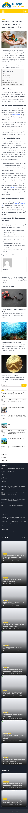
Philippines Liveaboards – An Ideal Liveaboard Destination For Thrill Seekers (13, 343)
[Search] (25, 11)
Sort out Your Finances (8, 81)
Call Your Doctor (6, 75)
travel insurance (16, 114)
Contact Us (3, 457)
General (3, 19)
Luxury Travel (6, 733)
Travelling (6, 667)
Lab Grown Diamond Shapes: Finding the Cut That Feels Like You (14, 524)
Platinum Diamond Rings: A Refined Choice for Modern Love (13, 521)
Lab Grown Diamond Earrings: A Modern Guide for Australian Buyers (11, 528)
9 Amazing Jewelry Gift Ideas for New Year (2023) (13, 310)
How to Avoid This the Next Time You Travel (12, 84)
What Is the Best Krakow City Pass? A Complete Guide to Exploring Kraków (13, 670)
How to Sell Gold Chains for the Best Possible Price (12, 532)
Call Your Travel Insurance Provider (10, 77)
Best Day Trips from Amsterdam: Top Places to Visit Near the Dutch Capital (12, 693)
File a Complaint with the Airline (10, 82)
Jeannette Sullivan (8, 561)
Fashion (5, 577)
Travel (5, 554)
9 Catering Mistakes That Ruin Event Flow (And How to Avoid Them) (14, 760)
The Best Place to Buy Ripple (9, 375)
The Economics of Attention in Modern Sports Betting (13, 715)
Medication (8, 255)
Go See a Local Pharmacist (9, 79)
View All (24, 537)
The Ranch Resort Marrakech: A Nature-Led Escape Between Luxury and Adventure (13, 737)
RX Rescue (14, 255)
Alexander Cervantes (8, 673)
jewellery (5, 645)
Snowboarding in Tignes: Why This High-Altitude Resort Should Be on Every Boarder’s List (13, 518)
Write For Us (4, 460)
